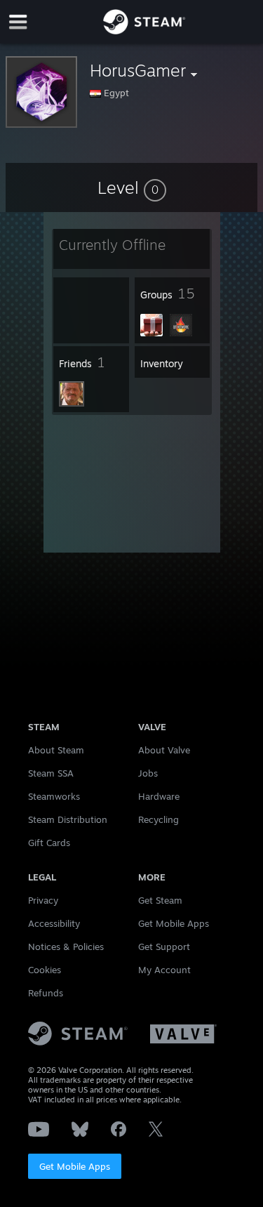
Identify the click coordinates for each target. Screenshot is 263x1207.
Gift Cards (49, 842)
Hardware (159, 796)
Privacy (43, 900)
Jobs (148, 773)
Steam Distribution (67, 819)
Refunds (45, 992)
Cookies (44, 969)
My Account (164, 969)
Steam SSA (51, 773)
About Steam (56, 750)
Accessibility (54, 923)
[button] (131, 187)
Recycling (158, 819)
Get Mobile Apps (74, 1166)
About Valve (164, 750)
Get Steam (160, 900)
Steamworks (54, 796)
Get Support (164, 946)
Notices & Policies (66, 946)
